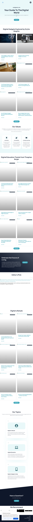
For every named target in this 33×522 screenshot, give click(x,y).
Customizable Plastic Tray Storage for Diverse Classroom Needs (7, 338)
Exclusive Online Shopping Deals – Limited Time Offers (25, 395)
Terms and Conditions (27, 518)
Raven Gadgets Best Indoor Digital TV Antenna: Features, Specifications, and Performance (25, 114)
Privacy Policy (29, 517)
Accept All (15, 518)
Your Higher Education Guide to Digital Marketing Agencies (24, 184)
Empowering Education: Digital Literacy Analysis (24, 213)
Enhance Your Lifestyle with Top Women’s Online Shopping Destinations (7, 366)
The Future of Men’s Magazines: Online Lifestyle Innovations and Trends (25, 366)
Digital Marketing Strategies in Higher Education (7, 213)
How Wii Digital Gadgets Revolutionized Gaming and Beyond (6, 114)
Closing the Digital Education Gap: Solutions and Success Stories (7, 184)
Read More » (19, 58)
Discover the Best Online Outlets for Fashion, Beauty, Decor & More (7, 395)
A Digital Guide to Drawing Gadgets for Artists (23, 56)
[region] (10, 516)
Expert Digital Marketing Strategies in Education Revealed (6, 241)
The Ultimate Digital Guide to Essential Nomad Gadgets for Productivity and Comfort (7, 85)
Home (30, 516)
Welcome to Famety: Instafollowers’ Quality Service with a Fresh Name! (24, 241)
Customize (5, 518)
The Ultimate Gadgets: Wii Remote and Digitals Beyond (24, 85)
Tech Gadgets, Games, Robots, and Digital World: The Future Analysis (7, 56)
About (30, 519)
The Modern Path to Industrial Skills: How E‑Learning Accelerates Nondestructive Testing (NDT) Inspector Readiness (15, 284)
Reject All (10, 518)
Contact (29, 520)
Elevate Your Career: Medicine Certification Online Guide (24, 336)
